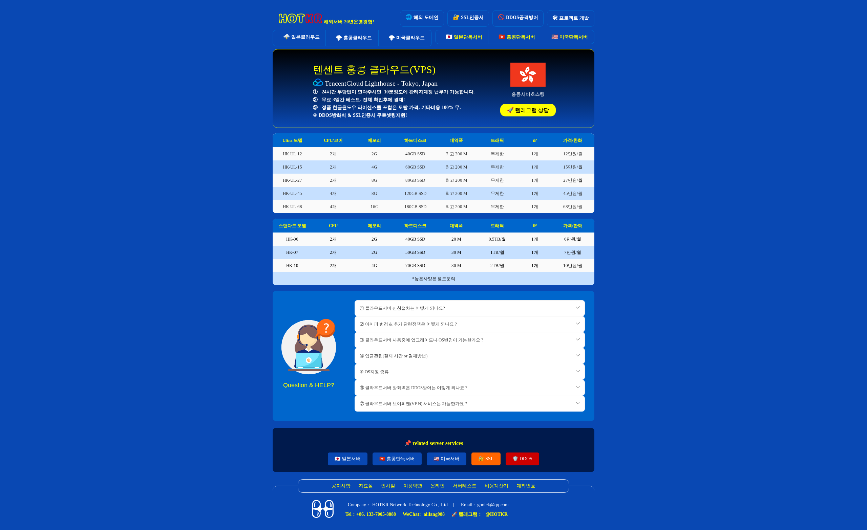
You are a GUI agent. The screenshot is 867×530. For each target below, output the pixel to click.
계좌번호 (525, 485)
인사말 (388, 485)
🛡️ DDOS (522, 458)
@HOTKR (497, 514)
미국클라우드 (407, 37)
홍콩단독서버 (517, 37)
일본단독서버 (464, 37)
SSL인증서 (468, 17)
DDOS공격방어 (518, 17)
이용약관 (412, 485)
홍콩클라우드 (354, 37)
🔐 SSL (486, 458)
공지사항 (341, 485)
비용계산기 (496, 485)
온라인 (437, 485)
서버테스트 (465, 485)
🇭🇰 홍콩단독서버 (397, 458)
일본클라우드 (301, 37)
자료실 (366, 485)
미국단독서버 (569, 37)
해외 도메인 (422, 17)
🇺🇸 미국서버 (447, 458)
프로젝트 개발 (570, 18)
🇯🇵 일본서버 (348, 458)
